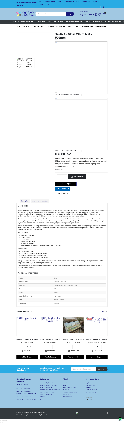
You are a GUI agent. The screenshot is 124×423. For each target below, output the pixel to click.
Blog (64, 385)
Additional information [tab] (40, 201)
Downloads (86, 1)
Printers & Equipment (25, 22)
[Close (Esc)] (6, 420)
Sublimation (40, 22)
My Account (89, 383)
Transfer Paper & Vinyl (47, 392)
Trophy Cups (109, 22)
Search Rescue (46, 415)
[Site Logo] (25, 13)
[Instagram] (106, 7)
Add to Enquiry (65, 184)
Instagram (90, 399)
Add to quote (62, 189)
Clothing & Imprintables (93, 22)
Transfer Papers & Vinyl (73, 22)
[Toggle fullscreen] (2, 420)
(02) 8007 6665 (86, 14)
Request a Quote (91, 390)
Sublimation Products (46, 387)
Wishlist (88, 387)
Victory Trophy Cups (46, 394)
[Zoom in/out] (0, 420)
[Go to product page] (27, 326)
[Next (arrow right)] (2, 422)
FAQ (48, 4)
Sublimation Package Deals (48, 385)
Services (118, 22)
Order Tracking (91, 392)
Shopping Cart (90, 385)
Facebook (87, 399)
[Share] (4, 420)
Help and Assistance (71, 1)
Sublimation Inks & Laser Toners (50, 390)
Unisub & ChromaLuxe (55, 22)
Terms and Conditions (70, 392)
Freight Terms (67, 394)
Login (41, 4)
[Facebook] (103, 7)
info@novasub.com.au (29, 399)
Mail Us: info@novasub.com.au (50, 1)
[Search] (70, 14)
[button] (17, 44)
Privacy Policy (67, 397)
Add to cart (78, 177)
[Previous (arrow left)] (0, 422)
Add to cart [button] (28, 351)
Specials (42, 399)
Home (14, 22)
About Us (96, 1)
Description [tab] (25, 201)
